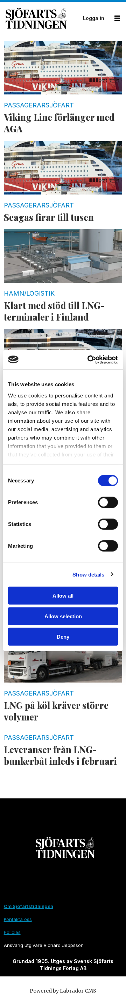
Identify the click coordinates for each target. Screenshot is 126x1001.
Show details (88, 574)
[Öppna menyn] (117, 18)
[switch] (108, 502)
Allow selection (63, 616)
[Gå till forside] (42, 18)
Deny (63, 637)
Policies (12, 932)
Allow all (63, 596)
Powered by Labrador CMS (63, 991)
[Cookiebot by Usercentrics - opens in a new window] (89, 359)
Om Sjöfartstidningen (28, 906)
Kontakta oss (18, 919)
